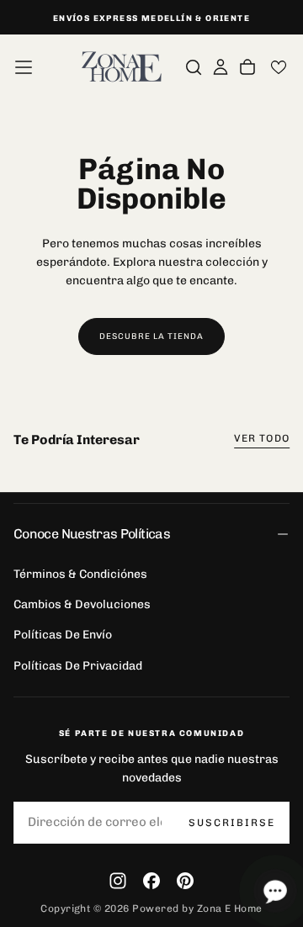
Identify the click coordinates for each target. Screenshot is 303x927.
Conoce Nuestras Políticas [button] (91, 534)
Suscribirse (232, 823)
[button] (23, 67)
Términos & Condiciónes (80, 574)
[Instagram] (118, 881)
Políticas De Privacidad (77, 666)
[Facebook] (151, 881)
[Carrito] (247, 67)
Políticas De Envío (62, 635)
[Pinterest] (185, 881)
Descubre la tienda (151, 336)
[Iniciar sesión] (220, 67)
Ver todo (262, 438)
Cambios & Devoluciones (82, 604)
